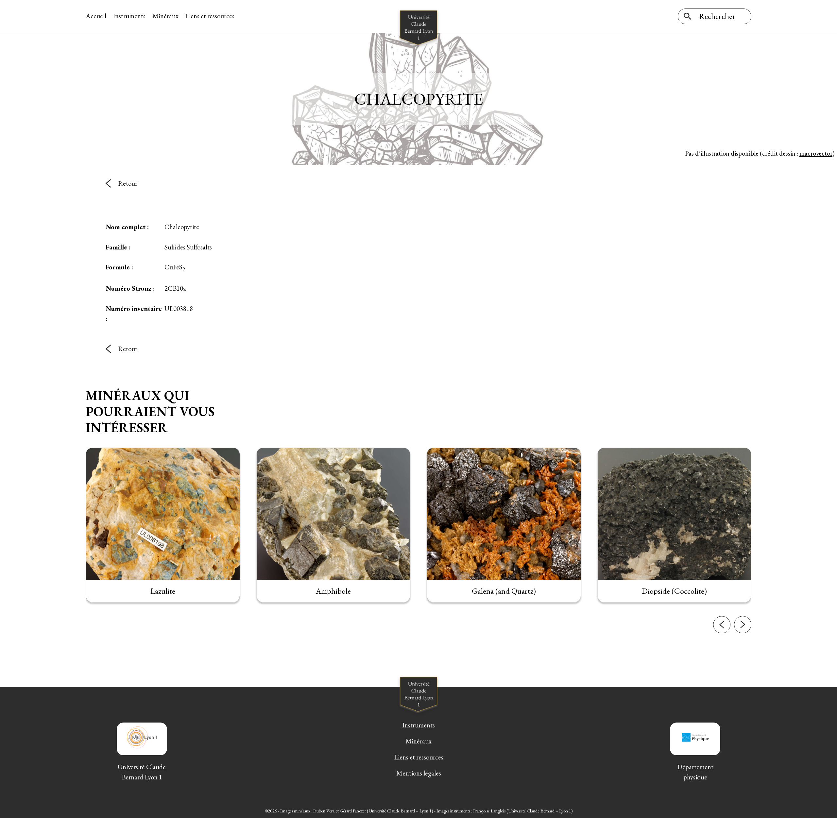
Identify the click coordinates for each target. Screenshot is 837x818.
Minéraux (165, 15)
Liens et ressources (209, 15)
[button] (721, 624)
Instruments (129, 15)
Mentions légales (418, 773)
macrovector (815, 153)
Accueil (96, 15)
